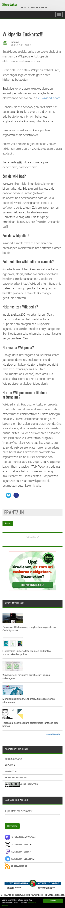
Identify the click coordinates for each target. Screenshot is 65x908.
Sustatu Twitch (21, 851)
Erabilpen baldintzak (16, 777)
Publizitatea (32, 537)
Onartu (53, 900)
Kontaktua (10, 771)
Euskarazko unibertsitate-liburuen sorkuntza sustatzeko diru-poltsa (26, 653)
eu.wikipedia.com (49, 98)
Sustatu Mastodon (23, 837)
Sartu (7, 523)
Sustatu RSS (19, 866)
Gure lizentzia (29, 784)
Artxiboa (10, 765)
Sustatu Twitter (21, 844)
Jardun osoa (54, 734)
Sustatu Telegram (22, 859)
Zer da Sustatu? (13, 759)
